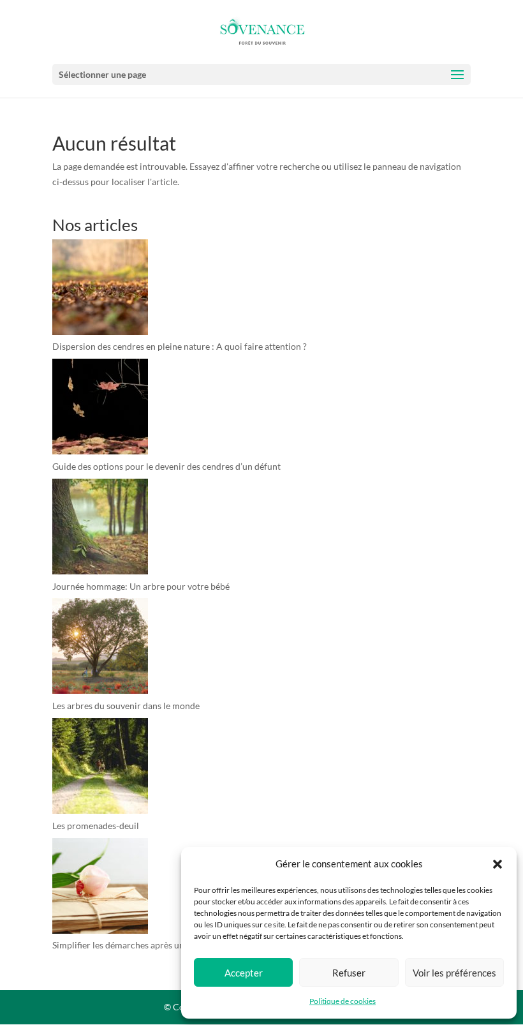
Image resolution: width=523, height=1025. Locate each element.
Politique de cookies (342, 1001)
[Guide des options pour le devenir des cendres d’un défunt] (100, 409)
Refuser (348, 972)
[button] (497, 864)
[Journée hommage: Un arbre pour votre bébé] (100, 529)
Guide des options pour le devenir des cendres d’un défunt (166, 466)
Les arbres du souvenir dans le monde (126, 705)
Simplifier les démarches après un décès (130, 944)
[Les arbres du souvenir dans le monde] (100, 648)
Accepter (244, 972)
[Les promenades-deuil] (100, 768)
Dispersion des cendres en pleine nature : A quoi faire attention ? (179, 346)
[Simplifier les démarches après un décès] (100, 888)
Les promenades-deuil (95, 825)
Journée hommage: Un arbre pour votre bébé (141, 586)
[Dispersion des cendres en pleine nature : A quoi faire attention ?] (100, 289)
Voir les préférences (454, 972)
